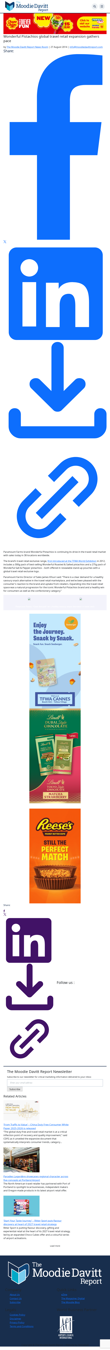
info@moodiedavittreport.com (86, 47)
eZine (64, 1294)
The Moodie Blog (70, 1302)
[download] (55, 391)
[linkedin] (55, 291)
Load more (55, 1245)
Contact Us (16, 1298)
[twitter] (4, 241)
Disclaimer (15, 1318)
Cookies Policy (17, 1314)
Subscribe (15, 1302)
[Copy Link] (55, 494)
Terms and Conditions (22, 1326)
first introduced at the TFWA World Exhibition (72, 561)
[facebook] (55, 146)
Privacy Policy (17, 1322)
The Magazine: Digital (73, 1298)
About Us (15, 1294)
